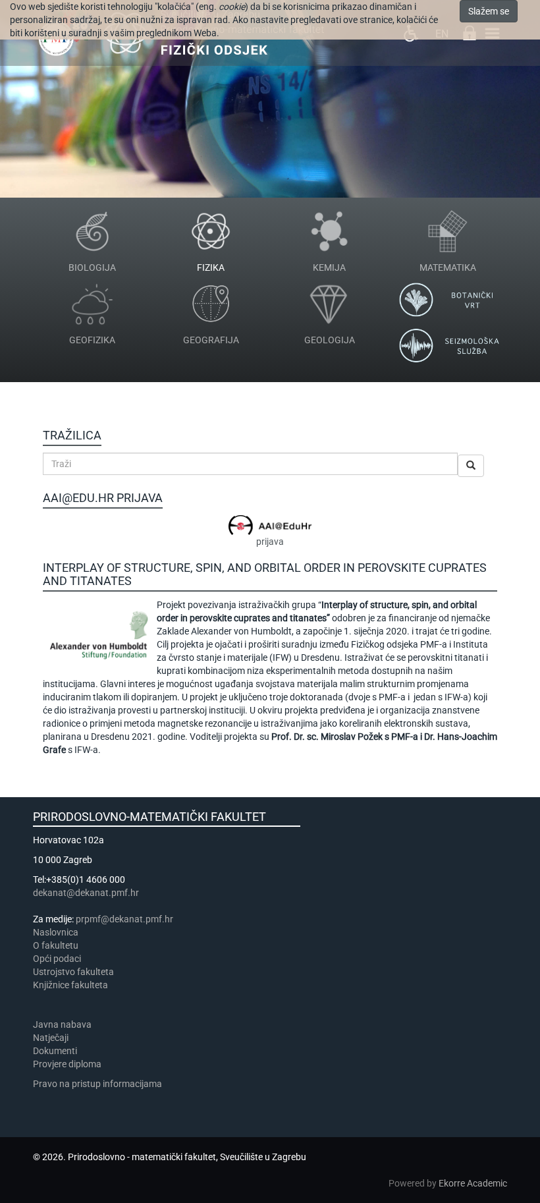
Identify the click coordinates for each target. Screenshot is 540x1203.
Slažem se (488, 11)
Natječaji (50, 1037)
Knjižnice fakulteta (70, 985)
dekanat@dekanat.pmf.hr (86, 892)
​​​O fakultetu (55, 945)
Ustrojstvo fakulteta (73, 971)
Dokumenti (55, 1051)
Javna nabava (62, 1024)
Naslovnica (55, 932)
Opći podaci (57, 958)
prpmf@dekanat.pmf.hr (124, 919)
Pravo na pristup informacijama (99, 1083)
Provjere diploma (67, 1064)
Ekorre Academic (473, 1183)
